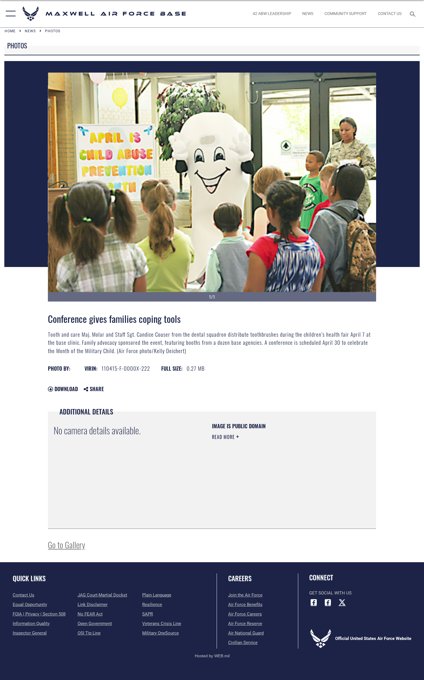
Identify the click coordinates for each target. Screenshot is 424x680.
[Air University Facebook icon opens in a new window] (328, 602)
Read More (224, 436)
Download (65, 389)
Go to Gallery (66, 544)
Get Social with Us (330, 593)
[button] (9, 13)
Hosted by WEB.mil (212, 656)
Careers (240, 578)
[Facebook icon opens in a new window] (313, 602)
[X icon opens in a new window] (342, 602)
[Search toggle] (413, 13)
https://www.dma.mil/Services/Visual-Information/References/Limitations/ (279, 482)
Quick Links (29, 578)
